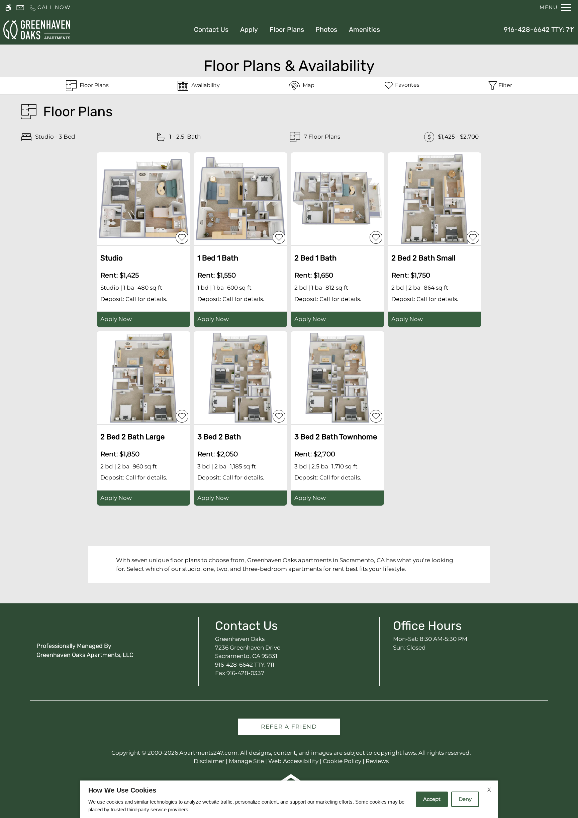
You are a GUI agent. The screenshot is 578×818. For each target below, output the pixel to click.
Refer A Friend (289, 726)
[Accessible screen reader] (8, 7)
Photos (326, 29)
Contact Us (211, 29)
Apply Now (116, 319)
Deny (465, 799)
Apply (249, 29)
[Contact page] (20, 7)
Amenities (364, 29)
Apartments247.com (208, 752)
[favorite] (182, 237)
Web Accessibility (293, 761)
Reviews (377, 761)
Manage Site (246, 761)
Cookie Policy (342, 761)
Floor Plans (287, 29)
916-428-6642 (539, 29)
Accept (432, 799)
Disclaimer (209, 761)
